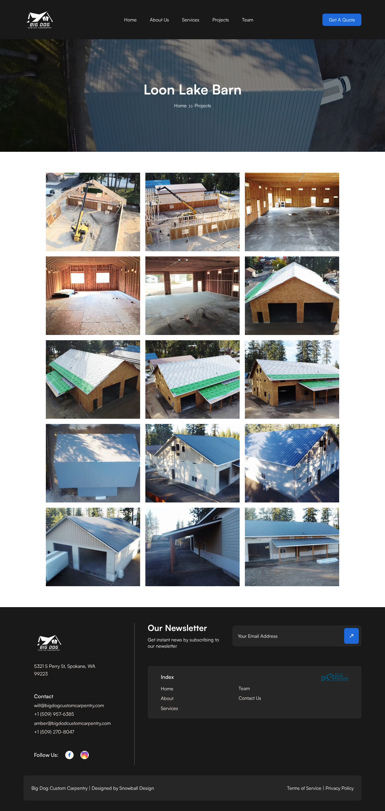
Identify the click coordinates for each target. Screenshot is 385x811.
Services (190, 20)
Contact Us (250, 698)
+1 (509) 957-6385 (54, 714)
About (167, 698)
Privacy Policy (340, 788)
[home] (39, 19)
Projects (220, 20)
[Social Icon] (69, 755)
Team (247, 20)
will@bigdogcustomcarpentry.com (69, 705)
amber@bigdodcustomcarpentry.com (72, 723)
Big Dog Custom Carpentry (60, 788)
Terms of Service (304, 788)
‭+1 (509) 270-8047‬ (54, 732)
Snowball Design (136, 788)
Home (130, 20)
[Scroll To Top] (371, 797)
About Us (159, 20)
